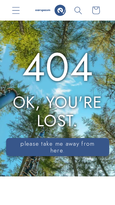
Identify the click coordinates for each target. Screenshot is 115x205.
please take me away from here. (57, 147)
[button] (16, 10)
